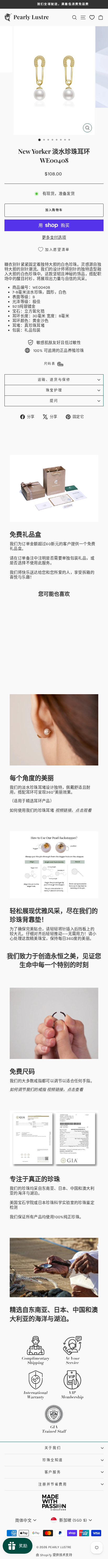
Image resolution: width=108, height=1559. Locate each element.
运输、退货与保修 (54, 379)
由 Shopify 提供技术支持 (54, 1555)
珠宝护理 (54, 390)
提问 (54, 401)
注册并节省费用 (52, 1484)
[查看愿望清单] (92, 17)
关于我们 (53, 1448)
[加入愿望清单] (37, 611)
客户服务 (53, 1472)
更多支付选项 (54, 237)
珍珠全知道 (52, 1460)
